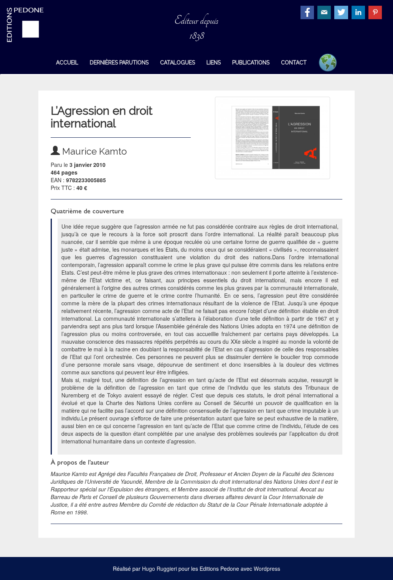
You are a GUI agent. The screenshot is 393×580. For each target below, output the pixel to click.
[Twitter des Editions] (342, 11)
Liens (213, 62)
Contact (294, 62)
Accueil (67, 62)
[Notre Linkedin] (359, 11)
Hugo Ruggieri (159, 568)
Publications (250, 62)
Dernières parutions (119, 62)
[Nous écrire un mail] (325, 11)
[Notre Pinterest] (376, 11)
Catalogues (177, 62)
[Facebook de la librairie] (308, 11)
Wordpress (267, 568)
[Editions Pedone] (33, 25)
